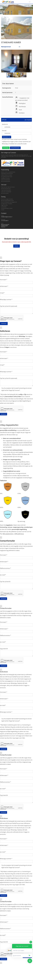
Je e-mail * (3, 575)
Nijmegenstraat (6, 47)
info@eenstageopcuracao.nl (6, 216)
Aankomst (5, 124)
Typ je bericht (4, 649)
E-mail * (2, 293)
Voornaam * (3, 279)
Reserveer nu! (6, 137)
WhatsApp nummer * (6, 299)
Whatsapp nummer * (6, 712)
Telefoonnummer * (5, 568)
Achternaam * (4, 286)
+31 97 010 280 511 (5, 220)
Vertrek (4, 130)
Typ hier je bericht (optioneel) (8, 306)
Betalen (16, 246)
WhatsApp (5, 148)
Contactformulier (15, 148)
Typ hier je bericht (5, 581)
